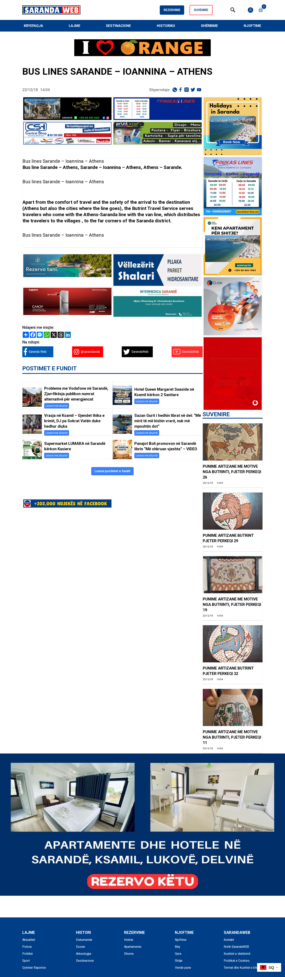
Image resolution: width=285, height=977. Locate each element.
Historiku (166, 26)
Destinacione (118, 26)
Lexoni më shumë (56, 405)
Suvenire (201, 10)
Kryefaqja (33, 26)
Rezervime (172, 10)
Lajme (74, 26)
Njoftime (252, 26)
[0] (261, 10)
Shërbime (209, 26)
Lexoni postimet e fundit (112, 471)
